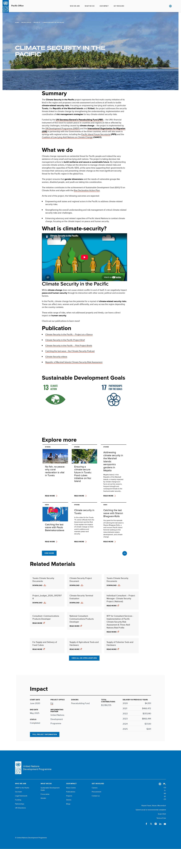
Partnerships (19, 804)
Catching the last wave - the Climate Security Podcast (70, 351)
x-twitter (151, 824)
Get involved (119, 6)
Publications (70, 792)
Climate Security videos (56, 356)
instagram (156, 824)
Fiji (51, 703)
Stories (68, 800)
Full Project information (44, 734)
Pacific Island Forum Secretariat (96, 134)
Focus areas (45, 794)
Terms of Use (161, 818)
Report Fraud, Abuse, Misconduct (154, 805)
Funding (18, 800)
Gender (43, 798)
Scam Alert (162, 814)
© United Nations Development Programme (31, 838)
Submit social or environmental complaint (151, 810)
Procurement (96, 792)
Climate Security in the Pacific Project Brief (65, 339)
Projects (37, 22)
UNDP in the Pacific (22, 788)
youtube (165, 824)
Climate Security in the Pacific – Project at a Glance (69, 334)
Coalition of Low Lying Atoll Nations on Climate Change (67, 137)
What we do (89, 6)
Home (17, 22)
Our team (18, 792)
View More (49, 553)
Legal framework (21, 796)
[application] (84, 257)
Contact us (96, 796)
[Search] (164, 792)
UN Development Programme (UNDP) (62, 128)
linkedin (160, 824)
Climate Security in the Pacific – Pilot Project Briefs (68, 345)
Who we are (75, 6)
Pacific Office (17, 5)
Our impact (104, 6)
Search (174, 6)
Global (170, 6)
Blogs (68, 804)
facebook (146, 824)
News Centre (71, 788)
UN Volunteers (20, 808)
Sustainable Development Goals (50, 789)
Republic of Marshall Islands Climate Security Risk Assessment (73, 362)
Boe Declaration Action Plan (87, 190)
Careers (94, 788)
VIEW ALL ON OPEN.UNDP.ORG (84, 658)
